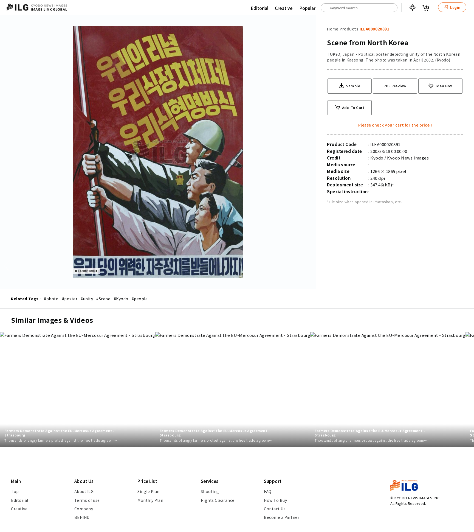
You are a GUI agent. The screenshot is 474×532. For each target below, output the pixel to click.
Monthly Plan (150, 500)
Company (83, 508)
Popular (307, 8)
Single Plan (148, 491)
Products (349, 29)
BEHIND (82, 517)
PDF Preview (395, 85)
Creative (284, 8)
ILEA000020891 (374, 29)
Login (455, 7)
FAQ (268, 491)
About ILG (84, 491)
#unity (87, 298)
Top (15, 491)
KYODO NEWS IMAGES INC (416, 497)
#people (140, 298)
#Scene (103, 298)
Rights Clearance (218, 500)
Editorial (259, 8)
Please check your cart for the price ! (395, 125)
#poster (70, 298)
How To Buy (275, 500)
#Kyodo (121, 298)
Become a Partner (281, 517)
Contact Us (275, 508)
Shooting (210, 491)
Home (332, 29)
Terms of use (87, 500)
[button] (467, 266)
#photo (51, 298)
